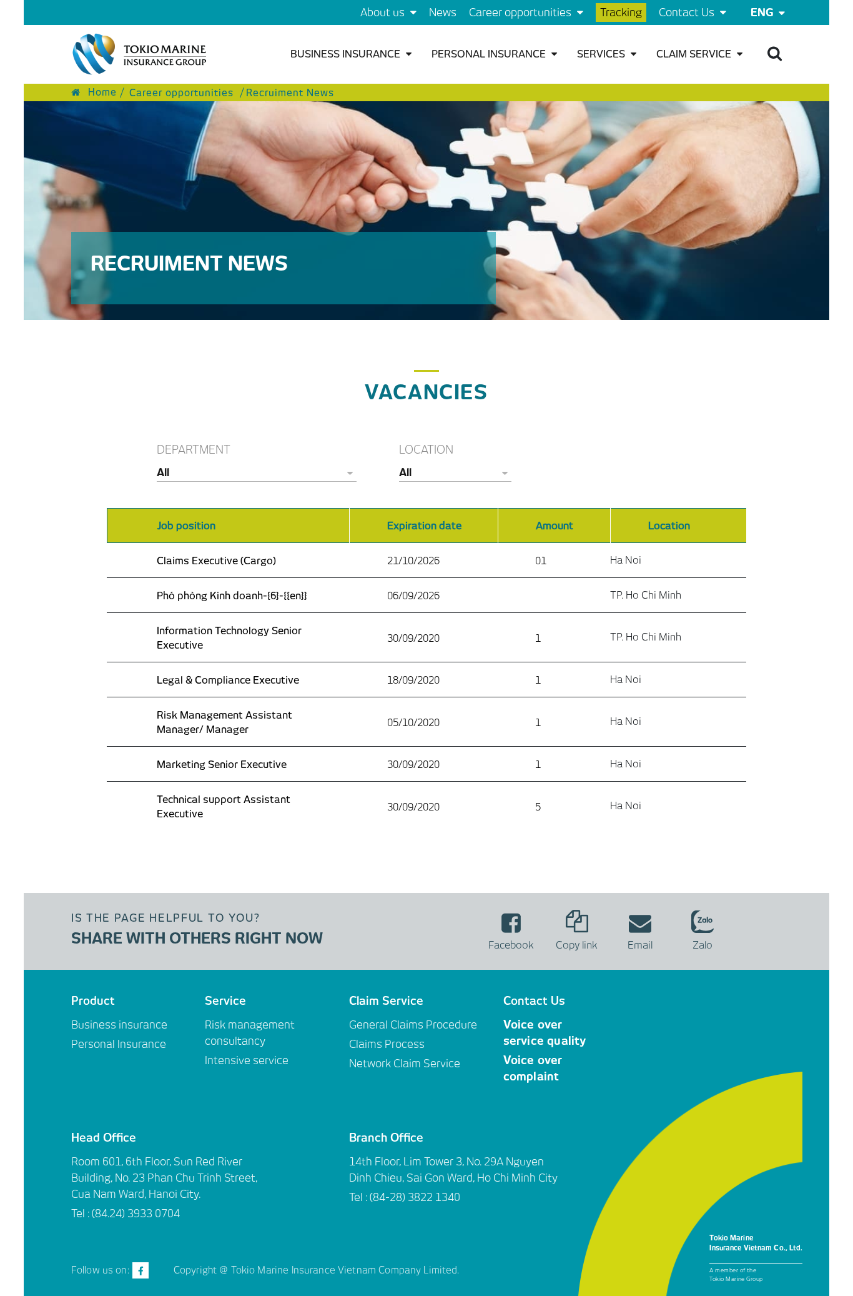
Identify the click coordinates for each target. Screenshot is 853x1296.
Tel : (359, 1197)
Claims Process (387, 1044)
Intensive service (246, 1060)
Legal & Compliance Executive (228, 680)
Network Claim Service (404, 1063)
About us (383, 12)
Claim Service (695, 54)
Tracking (621, 12)
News (442, 12)
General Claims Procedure (413, 1025)
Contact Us (688, 12)
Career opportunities (521, 12)
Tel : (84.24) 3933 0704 (125, 1213)
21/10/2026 (413, 561)
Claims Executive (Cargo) (216, 561)
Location (426, 449)
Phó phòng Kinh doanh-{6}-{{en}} (232, 596)
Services (602, 54)
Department (193, 449)
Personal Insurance (489, 54)
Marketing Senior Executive (222, 764)
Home (101, 92)
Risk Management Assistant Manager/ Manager (224, 722)
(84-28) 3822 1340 (415, 1197)
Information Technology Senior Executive (229, 638)
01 (540, 561)
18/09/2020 (413, 680)
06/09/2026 (413, 596)
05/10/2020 (413, 723)
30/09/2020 (413, 638)
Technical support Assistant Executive (223, 807)
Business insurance (346, 54)
